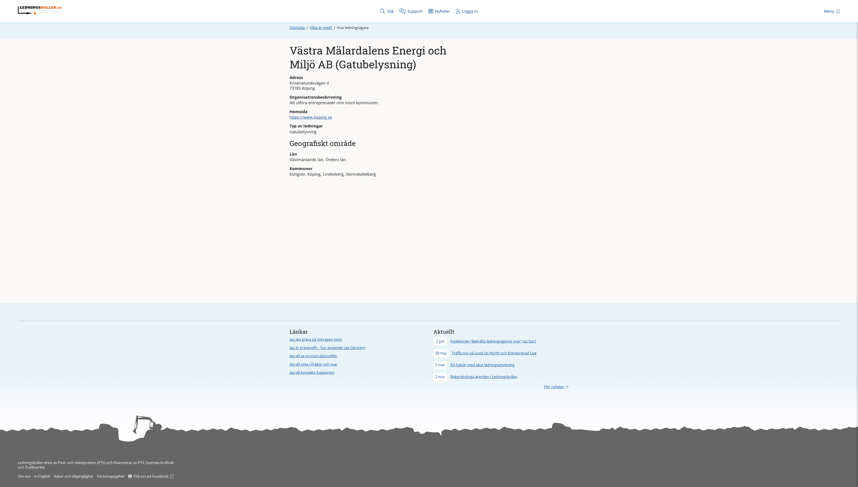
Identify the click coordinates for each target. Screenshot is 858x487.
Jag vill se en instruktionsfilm (313, 356)
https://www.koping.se (311, 117)
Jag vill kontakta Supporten (312, 372)
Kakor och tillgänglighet (73, 476)
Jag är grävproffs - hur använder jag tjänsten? (328, 347)
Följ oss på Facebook (151, 476)
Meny (829, 11)
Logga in (469, 11)
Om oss (24, 476)
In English (42, 476)
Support (414, 11)
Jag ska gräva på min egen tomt (316, 339)
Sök (390, 11)
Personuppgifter (111, 476)
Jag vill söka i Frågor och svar (314, 364)
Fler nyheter (554, 386)
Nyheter (442, 11)
